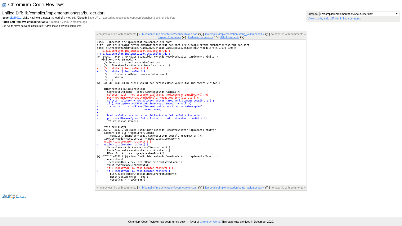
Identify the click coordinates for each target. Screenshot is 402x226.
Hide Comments (229, 37)
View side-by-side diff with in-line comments (334, 18)
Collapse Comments (200, 37)
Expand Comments (169, 37)
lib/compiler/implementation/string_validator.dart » (234, 34)
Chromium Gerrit (210, 221)
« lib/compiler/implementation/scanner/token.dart (168, 34)
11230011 (15, 17)
